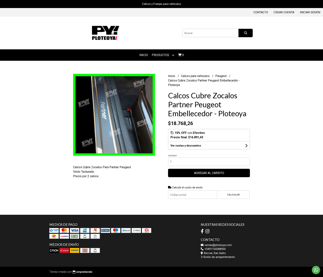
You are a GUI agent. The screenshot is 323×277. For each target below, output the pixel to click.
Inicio (143, 55)
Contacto (260, 12)
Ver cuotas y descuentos (185, 145)
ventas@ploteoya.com (218, 245)
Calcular (233, 194)
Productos (161, 55)
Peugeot (221, 76)
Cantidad (172, 155)
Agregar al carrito (209, 173)
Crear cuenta (284, 12)
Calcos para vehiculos (195, 76)
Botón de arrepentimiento (219, 257)
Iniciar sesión (310, 12)
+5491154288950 (215, 249)
